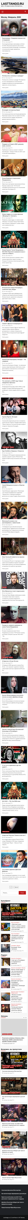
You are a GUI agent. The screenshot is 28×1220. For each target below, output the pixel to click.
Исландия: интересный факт (11, 110)
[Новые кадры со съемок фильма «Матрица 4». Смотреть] (14, 203)
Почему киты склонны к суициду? (12, 75)
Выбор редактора (6, 1065)
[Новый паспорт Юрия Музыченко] (14, 1167)
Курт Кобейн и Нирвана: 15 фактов (13, 451)
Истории (13, 1065)
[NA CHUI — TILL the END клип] (14, 790)
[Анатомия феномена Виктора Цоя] (14, 1060)
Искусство (13, 958)
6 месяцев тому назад (7, 1043)
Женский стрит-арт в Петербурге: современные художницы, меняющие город (18, 984)
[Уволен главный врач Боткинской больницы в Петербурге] (14, 718)
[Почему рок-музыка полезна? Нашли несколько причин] (5, 1008)
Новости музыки (10, 1119)
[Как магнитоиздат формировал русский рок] (14, 1086)
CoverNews (14, 1217)
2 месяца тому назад (7, 918)
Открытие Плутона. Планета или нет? (14, 835)
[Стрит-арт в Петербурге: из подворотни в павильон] (5, 962)
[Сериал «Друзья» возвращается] (14, 313)
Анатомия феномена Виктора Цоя (14, 916)
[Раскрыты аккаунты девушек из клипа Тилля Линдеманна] (14, 614)
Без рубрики (5, 34)
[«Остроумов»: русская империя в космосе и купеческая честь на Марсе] (5, 938)
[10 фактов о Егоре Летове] (14, 650)
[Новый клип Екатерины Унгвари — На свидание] (14, 348)
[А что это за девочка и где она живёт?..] (14, 754)
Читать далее (5, 53)
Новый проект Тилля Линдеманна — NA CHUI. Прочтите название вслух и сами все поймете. (13, 251)
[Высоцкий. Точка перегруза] (5, 948)
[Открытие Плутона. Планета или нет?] (14, 824)
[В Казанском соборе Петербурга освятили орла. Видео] (14, 277)
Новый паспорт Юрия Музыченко (11, 1177)
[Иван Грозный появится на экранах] (14, 546)
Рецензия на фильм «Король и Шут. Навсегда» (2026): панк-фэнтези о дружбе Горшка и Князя (13, 1039)
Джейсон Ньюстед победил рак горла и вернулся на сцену (13, 1203)
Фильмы (11, 210)
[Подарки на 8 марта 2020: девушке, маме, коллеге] (14, 133)
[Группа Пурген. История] (14, 406)
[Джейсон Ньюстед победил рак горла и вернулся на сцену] (14, 1140)
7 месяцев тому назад (17, 950)
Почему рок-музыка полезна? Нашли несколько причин (17, 1008)
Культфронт (5, 210)
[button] (2, 11)
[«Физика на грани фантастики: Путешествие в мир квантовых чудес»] (5, 997)
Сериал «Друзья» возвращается (12, 323)
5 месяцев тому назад (17, 931)
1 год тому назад (16, 965)
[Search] (25, 11)
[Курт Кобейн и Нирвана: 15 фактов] (14, 440)
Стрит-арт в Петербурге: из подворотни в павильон (18, 961)
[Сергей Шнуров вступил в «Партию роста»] (14, 474)
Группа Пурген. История (9, 417)
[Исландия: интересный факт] (14, 99)
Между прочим (6, 106)
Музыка (4, 174)
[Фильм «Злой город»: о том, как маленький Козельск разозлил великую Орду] (5, 972)
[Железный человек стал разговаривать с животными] (14, 510)
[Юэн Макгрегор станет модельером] (14, 580)
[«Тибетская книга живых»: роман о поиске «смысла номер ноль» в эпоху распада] (5, 927)
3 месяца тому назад (7, 1154)
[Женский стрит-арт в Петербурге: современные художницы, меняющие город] (5, 984)
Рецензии (5, 1034)
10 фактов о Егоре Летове (10, 661)
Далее (16, 887)
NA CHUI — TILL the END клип (11, 801)
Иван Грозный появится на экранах (13, 557)
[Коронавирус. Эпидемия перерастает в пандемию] (14, 27)
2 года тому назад (16, 1001)
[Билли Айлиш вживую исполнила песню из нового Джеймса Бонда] (14, 684)
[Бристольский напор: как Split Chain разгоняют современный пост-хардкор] (14, 1113)
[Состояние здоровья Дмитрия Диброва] (14, 859)
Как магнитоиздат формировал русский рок (14, 1193)
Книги (12, 922)
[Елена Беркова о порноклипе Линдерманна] (14, 167)
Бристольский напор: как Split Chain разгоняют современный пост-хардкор (13, 1197)
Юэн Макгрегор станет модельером (13, 591)
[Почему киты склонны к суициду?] (14, 65)
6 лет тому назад (6, 41)
